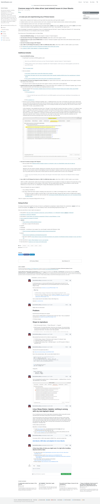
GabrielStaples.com (6, 2)
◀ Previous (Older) (34, 261)
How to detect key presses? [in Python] (29, 218)
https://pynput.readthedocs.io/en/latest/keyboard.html (35, 234)
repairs (32, 245)
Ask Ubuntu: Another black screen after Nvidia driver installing (39, 73)
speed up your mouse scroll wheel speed (38, 241)
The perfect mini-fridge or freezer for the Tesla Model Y (68, 484)
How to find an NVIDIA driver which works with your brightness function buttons (43, 78)
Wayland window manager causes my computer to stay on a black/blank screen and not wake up (53, 163)
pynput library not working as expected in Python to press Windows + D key (43, 216)
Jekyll (27, 501)
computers (24, 245)
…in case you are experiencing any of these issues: (90, 15)
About (80, 2)
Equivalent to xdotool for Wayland (28, 214)
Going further (85, 18)
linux (28, 245)
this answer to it (30, 92)
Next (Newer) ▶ (66, 261)
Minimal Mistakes (31, 501)
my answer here (29, 68)
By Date (92, 2)
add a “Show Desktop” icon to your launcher (38, 240)
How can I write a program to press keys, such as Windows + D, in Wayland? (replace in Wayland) (50, 212)
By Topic (86, 2)
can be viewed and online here (51, 269)
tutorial (36, 245)
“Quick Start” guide (46, 483)
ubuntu (40, 245)
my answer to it (30, 99)
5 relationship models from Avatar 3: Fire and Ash (27, 484)
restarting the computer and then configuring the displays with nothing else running (40, 46)
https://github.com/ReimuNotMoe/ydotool (32, 222)
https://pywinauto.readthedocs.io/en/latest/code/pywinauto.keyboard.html (39, 231)
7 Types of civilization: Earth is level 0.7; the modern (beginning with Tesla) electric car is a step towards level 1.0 (89, 484)
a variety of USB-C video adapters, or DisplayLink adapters (35, 48)
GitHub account (35, 268)
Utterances (29, 268)
